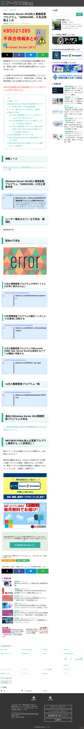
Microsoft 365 (68, 653)
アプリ (66, 673)
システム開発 (47, 669)
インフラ (25, 669)
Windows (25, 653)
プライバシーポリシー (58, 707)
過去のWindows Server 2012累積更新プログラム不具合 (26, 139)
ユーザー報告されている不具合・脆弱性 (24, 109)
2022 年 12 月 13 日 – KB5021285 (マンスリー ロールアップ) (24, 168)
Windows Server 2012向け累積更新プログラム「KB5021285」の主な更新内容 (26, 105)
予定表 (65, 658)
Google (45, 673)
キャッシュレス (6, 669)
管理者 (80, 658)
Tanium (66, 649)
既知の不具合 (14, 112)
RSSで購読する (9, 560)
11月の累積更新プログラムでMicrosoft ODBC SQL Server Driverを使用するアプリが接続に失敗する (27, 129)
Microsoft (4, 649)
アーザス (25, 673)
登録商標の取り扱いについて (58, 715)
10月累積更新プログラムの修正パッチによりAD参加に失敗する (27, 122)
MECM (45, 649)
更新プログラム (6, 653)
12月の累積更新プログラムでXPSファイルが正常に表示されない (27, 116)
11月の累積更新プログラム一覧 (21, 135)
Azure (45, 653)
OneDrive (76, 658)
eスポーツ (67, 669)
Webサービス (5, 673)
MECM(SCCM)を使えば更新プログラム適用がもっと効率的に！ (26, 144)
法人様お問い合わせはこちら (25, 545)
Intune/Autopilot (27, 649)
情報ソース (13, 101)
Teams (66, 664)
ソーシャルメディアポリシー (58, 711)
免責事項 (58, 720)
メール (70, 658)
